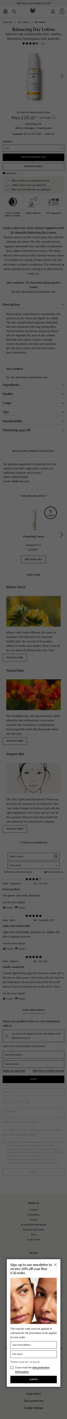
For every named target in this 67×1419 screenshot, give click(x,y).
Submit (33, 1379)
